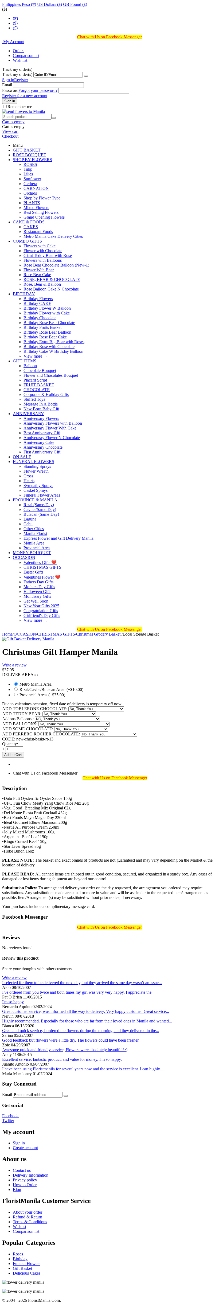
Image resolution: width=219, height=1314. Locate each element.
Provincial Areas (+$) (41, 695)
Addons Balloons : (18, 719)
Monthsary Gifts (37, 596)
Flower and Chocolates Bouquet (51, 375)
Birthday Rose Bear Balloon (47, 332)
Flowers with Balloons (43, 260)
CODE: (8, 739)
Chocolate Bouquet (40, 370)
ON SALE (22, 457)
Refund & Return (27, 1217)
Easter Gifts (33, 572)
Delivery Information (30, 1175)
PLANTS (32, 202)
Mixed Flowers (36, 207)
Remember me (19, 106)
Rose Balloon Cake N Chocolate (51, 289)
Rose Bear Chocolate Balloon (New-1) (56, 265)
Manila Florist (35, 533)
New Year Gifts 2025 (41, 606)
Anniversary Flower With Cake (50, 428)
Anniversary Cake (39, 442)
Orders (18, 50)
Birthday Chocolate (40, 318)
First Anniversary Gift (42, 452)
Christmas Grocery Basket (99, 634)
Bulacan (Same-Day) (41, 514)
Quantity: (10, 744)
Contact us (22, 1170)
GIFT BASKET (27, 150)
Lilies (28, 174)
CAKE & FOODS (29, 222)
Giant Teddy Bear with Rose (48, 255)
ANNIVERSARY (28, 413)
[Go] (86, 76)
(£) (15, 28)
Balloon (30, 365)
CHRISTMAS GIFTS (42, 567)
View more (36, 356)
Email (7, 85)
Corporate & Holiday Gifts (46, 394)
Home (7, 634)
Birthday (20, 1258)
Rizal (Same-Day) (39, 504)
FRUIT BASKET (39, 385)
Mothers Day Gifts (39, 586)
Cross (28, 476)
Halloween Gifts (37, 591)
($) (15, 23)
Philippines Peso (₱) (19, 4)
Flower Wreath (36, 471)
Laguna (30, 519)
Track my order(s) (17, 74)
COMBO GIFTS (27, 241)
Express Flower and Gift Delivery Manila (58, 538)
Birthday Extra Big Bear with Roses (54, 341)
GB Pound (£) (75, 4)
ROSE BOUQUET (29, 155)
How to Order (25, 1184)
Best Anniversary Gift (42, 433)
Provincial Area (37, 548)
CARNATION (36, 188)
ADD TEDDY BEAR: (22, 713)
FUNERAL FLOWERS (33, 461)
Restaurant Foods (38, 231)
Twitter (8, 1120)
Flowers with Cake (40, 246)
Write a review (14, 665)
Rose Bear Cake (37, 274)
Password (10, 90)
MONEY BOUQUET (32, 552)
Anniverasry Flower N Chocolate (52, 437)
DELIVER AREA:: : (20, 674)
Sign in (8, 79)
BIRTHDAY (24, 294)
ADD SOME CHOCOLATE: (28, 729)
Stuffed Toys (34, 399)
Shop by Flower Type (42, 198)
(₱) (15, 18)
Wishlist (19, 1226)
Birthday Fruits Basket (42, 327)
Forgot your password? (37, 90)
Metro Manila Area (35, 684)
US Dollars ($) (49, 4)
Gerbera (30, 183)
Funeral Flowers (26, 1263)
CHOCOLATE (37, 389)
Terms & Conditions (30, 1221)
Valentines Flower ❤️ (42, 577)
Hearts (29, 480)
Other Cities (34, 528)
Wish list (20, 60)
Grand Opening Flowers (44, 217)
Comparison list (26, 55)
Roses (18, 1254)
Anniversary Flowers (41, 418)
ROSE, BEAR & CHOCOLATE (52, 279)
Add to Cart (13, 755)
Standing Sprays (37, 466)
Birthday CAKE (37, 303)
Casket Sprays (36, 490)
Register (21, 79)
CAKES (31, 226)
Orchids (30, 193)
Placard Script (35, 380)
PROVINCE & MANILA (35, 500)
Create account (25, 1147)
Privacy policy (25, 1180)
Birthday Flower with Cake (47, 313)
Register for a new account (24, 95)
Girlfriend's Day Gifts (42, 615)
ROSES (30, 164)
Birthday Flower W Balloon (47, 308)
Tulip (28, 169)
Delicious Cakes (26, 1273)
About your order (27, 1212)
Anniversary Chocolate (43, 447)
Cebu (28, 524)
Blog (17, 1189)
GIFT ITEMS (24, 361)
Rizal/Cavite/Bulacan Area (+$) (50, 689)
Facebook (10, 1116)
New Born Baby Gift (41, 409)
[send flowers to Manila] (23, 111)
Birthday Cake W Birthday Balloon (53, 351)
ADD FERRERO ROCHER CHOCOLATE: (41, 734)
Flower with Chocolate (43, 250)
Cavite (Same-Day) (40, 509)
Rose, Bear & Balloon (42, 284)
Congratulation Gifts (41, 610)
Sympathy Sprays (38, 485)
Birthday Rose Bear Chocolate (49, 322)
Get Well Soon (36, 601)
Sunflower (32, 179)
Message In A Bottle (41, 404)
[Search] (54, 118)
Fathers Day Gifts (38, 582)
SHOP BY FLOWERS (32, 159)
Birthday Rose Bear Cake (45, 337)
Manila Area (34, 543)
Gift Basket (22, 1268)
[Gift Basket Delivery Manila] (28, 639)
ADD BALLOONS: (20, 724)
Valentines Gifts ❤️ (40, 562)
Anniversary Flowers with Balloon (53, 423)
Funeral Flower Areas (42, 495)
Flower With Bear (39, 270)
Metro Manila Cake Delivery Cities (53, 236)
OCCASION (24, 557)
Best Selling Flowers (41, 212)
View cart (10, 131)
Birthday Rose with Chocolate (49, 346)
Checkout (10, 136)
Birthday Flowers (38, 298)
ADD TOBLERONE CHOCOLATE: (35, 708)
